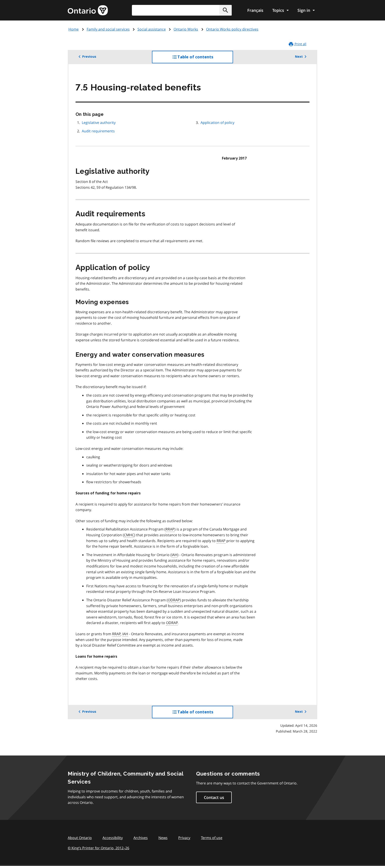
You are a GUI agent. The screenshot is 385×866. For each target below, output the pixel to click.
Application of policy (217, 122)
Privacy (184, 837)
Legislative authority (99, 122)
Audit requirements (98, 131)
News (163, 837)
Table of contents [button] (204, 59)
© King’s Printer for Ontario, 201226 (98, 848)
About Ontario (80, 837)
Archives (140, 837)
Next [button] (299, 56)
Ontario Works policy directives (232, 29)
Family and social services (108, 29)
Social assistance (151, 29)
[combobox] (182, 10)
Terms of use (211, 837)
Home (73, 29)
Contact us (214, 797)
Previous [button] (89, 56)
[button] (225, 10)
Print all (300, 44)
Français (255, 10)
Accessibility (112, 837)
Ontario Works (186, 29)
